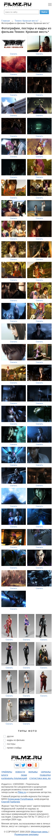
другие (10, 736)
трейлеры (6, 772)
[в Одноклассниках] (35, 765)
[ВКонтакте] (17, 765)
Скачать (13, 54)
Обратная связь (39, 832)
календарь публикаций (14, 778)
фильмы (33, 772)
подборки (45, 775)
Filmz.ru (22, 792)
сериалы (46, 772)
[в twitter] (23, 765)
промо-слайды (14, 748)
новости (20, 772)
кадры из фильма (15, 740)
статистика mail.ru (40, 778)
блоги (4, 775)
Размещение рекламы (27, 834)
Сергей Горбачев (10, 802)
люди (24, 775)
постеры (11, 744)
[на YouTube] (29, 765)
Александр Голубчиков (20, 799)
